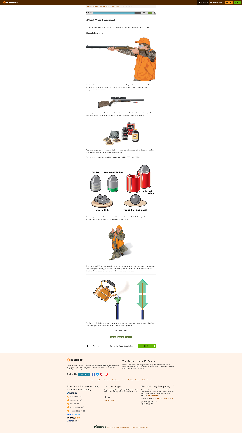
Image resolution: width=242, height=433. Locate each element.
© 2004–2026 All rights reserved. (115, 427)
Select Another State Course (111, 380)
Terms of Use (144, 427)
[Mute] (147, 13)
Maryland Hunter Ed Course (101, 6)
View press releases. (153, 395)
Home (89, 6)
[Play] (87, 12)
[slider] (151, 13)
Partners (137, 380)
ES (155, 14)
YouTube (106, 374)
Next (146, 346)
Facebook (93, 374)
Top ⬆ (92, 380)
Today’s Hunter (147, 380)
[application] (121, 13)
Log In (237, 2)
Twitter (97, 374)
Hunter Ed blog (84, 374)
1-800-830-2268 (109, 400)
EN (155, 12)
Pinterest (101, 374)
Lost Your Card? (217, 2)
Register (228, 2)
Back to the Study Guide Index (121, 346)
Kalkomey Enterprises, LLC (164, 398)
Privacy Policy (134, 427)
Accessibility (127, 427)
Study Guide (204, 2)
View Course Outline (121, 331)
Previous (96, 346)
